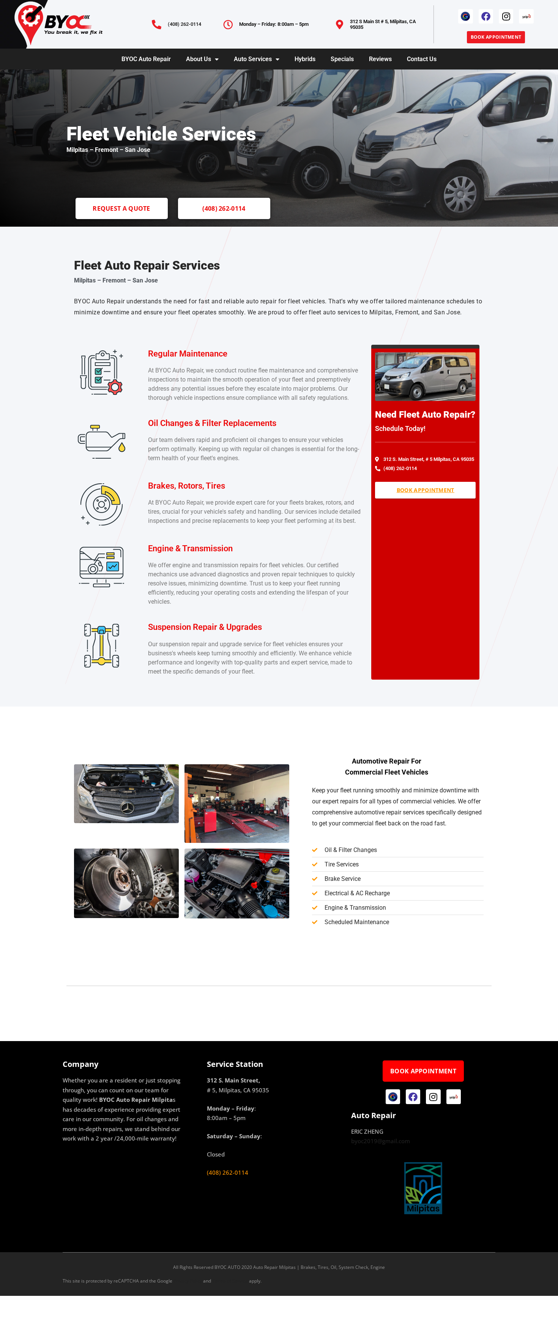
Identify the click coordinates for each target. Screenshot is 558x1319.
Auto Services (253, 59)
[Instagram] (506, 16)
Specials (342, 59)
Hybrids (305, 59)
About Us (198, 59)
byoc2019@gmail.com (380, 1141)
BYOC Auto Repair (146, 59)
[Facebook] (486, 16)
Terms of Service (230, 1281)
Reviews (380, 59)
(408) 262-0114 (184, 24)
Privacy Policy (187, 1281)
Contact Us (422, 59)
